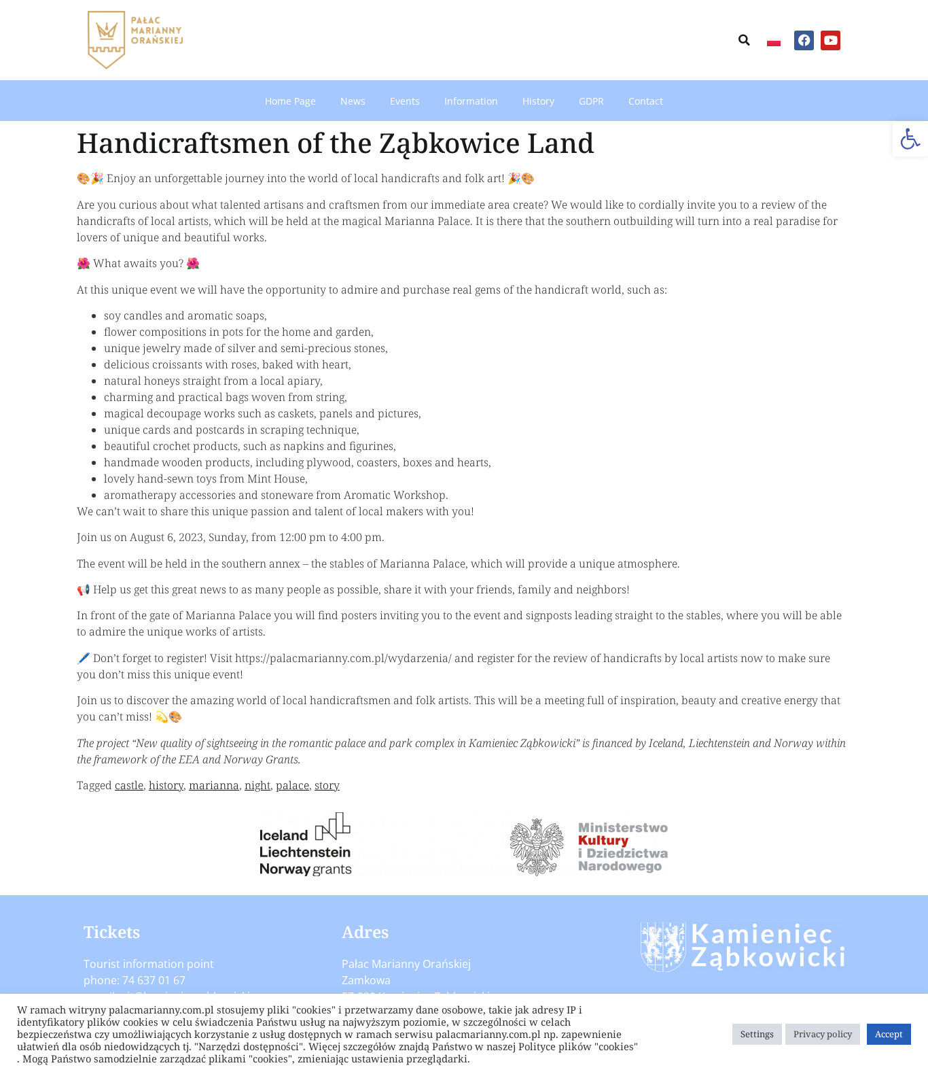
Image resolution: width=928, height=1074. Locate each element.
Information (471, 100)
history (166, 785)
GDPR (591, 100)
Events (405, 100)
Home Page (290, 100)
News (352, 100)
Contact (645, 100)
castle (129, 785)
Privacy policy (822, 1034)
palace (292, 785)
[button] (910, 138)
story (327, 785)
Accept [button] (889, 1034)
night (257, 785)
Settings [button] (757, 1034)
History (538, 100)
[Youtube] (830, 40)
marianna (214, 785)
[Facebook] (804, 40)
